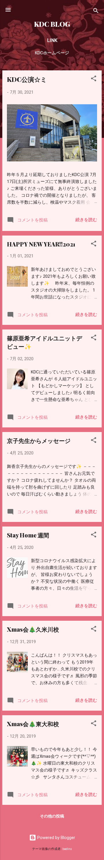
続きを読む (86, 219)
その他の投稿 (52, 816)
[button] (93, 79)
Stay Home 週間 (28, 535)
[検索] (95, 11)
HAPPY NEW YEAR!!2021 (41, 244)
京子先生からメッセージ (38, 440)
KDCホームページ (52, 52)
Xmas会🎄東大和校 (33, 724)
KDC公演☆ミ (27, 79)
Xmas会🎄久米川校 (33, 629)
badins (67, 849)
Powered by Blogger (55, 837)
